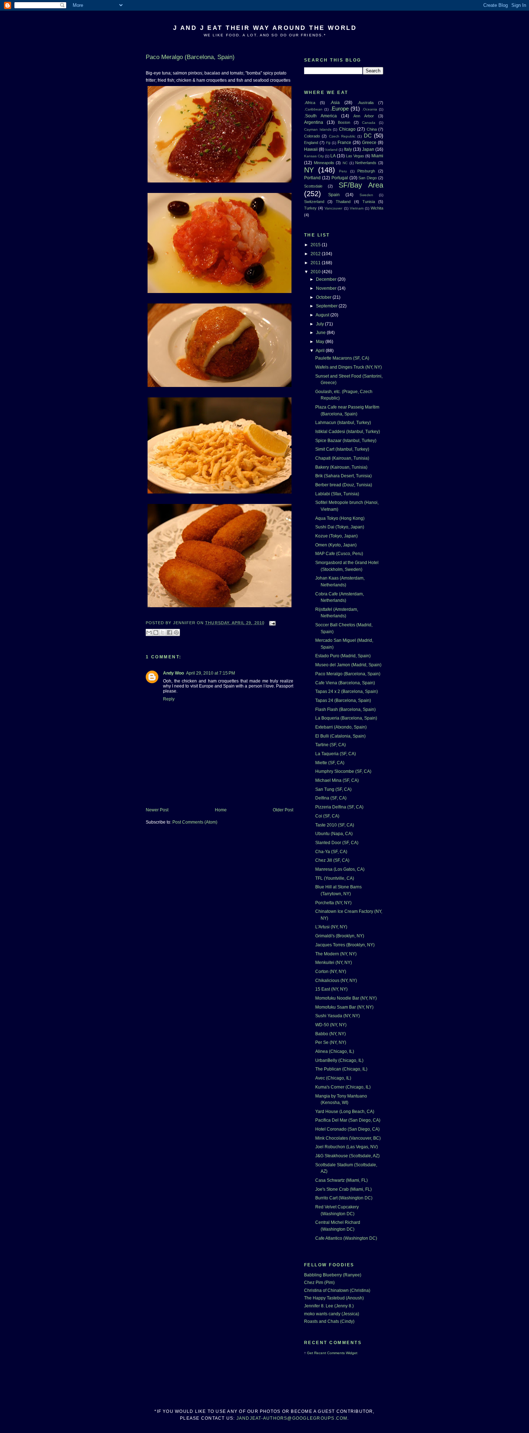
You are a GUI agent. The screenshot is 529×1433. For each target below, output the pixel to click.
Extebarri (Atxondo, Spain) (341, 727)
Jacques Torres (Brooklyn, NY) (345, 944)
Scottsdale (313, 186)
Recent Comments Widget (335, 1353)
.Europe (339, 109)
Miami (377, 155)
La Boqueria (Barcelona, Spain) (346, 718)
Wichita (377, 208)
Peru (343, 171)
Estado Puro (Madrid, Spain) (343, 655)
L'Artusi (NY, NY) (331, 926)
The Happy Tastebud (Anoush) (334, 1298)
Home (221, 809)
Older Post (283, 809)
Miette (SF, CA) (329, 762)
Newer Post (157, 809)
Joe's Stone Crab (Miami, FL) (343, 1189)
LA (333, 155)
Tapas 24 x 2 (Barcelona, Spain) (346, 691)
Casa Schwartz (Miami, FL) (341, 1180)
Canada (368, 123)
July (320, 323)
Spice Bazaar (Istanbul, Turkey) (345, 440)
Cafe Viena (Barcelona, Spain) (345, 682)
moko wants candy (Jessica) (331, 1313)
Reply (169, 699)
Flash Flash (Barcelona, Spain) (345, 709)
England (311, 142)
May (320, 341)
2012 (316, 253)
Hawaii (311, 149)
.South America (320, 115)
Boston (344, 122)
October (324, 297)
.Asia (335, 102)
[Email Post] (271, 623)
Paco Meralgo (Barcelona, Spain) (347, 673)
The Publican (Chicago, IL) (341, 1069)
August (323, 314)
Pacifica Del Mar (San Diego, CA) (347, 1120)
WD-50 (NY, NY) (331, 1024)
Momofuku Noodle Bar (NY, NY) (346, 998)
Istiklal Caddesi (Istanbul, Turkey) (347, 431)
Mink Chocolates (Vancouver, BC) (348, 1138)
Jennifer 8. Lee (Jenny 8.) (329, 1305)
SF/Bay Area (361, 185)
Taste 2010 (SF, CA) (334, 825)
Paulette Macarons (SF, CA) (342, 358)
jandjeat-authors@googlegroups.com (292, 1418)
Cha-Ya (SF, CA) (331, 851)
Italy (348, 149)
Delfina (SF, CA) (331, 798)
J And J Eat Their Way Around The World (265, 27)
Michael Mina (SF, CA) (337, 780)
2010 (316, 271)
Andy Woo (173, 673)
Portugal (339, 177)
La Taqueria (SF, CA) (335, 753)
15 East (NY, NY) (331, 989)
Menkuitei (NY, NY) (333, 962)
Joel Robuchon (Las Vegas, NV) (346, 1146)
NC (345, 163)
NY (309, 170)
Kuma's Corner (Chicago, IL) (343, 1087)
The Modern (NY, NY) (336, 953)
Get (310, 1353)
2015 (316, 244)
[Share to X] (162, 632)
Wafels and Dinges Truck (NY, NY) (348, 367)
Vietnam (356, 208)
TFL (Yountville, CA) (334, 878)
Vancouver (333, 208)
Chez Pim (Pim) (319, 1282)
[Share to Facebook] (169, 632)
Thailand (343, 201)
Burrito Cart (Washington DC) (343, 1197)
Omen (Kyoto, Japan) (336, 544)
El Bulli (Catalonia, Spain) (340, 736)
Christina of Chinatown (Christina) (337, 1290)
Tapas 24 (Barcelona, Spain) (343, 700)
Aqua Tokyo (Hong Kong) (340, 518)
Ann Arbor (363, 116)
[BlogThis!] (155, 632)
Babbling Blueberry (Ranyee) (332, 1274)
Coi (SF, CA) (327, 816)
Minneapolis (324, 163)
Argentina (313, 122)
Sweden (366, 195)
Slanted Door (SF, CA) (336, 842)
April (321, 350)
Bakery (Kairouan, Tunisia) (341, 467)
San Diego (367, 178)
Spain (334, 194)
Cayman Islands (317, 129)
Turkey (310, 208)
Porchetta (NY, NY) (333, 902)
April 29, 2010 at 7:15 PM (210, 673)
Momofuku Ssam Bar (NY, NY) (344, 1007)
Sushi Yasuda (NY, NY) (337, 1015)
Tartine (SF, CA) (330, 744)
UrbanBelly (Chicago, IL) (339, 1060)
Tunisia (368, 201)
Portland (312, 177)
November (327, 288)
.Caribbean (313, 109)
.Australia (365, 102)
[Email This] (149, 632)
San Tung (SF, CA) (333, 789)
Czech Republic (342, 136)
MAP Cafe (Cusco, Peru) (339, 553)
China (372, 129)
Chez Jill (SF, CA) (332, 860)
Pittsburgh (366, 171)
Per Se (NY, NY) (330, 1042)
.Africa (309, 102)
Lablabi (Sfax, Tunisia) (337, 493)
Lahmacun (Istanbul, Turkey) (343, 422)
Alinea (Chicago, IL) (334, 1051)
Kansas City (314, 156)
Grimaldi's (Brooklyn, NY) (339, 935)
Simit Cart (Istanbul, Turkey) (342, 449)
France (344, 142)
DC (368, 136)
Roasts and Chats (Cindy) (329, 1321)
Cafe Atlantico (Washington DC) (346, 1238)
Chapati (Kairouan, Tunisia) (342, 458)
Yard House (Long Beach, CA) (344, 1111)
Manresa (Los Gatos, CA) (340, 869)
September (327, 305)
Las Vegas (355, 156)
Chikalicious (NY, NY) (336, 980)
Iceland (331, 150)
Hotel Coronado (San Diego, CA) (347, 1129)
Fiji (328, 143)
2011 (316, 262)
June (321, 332)
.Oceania (369, 109)
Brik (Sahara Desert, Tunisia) (343, 475)
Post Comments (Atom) (194, 822)
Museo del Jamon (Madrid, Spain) (348, 664)
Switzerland (314, 201)
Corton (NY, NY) (330, 971)
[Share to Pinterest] (176, 632)
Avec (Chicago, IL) (333, 1078)
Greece (369, 142)
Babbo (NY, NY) (330, 1033)
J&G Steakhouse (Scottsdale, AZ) (347, 1155)
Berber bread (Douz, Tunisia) (343, 484)
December (327, 279)
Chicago (347, 129)
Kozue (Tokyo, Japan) (336, 535)
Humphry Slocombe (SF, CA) (343, 771)
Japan (368, 149)
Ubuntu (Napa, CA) (334, 833)
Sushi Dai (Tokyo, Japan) (339, 527)
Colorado (312, 136)
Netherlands (365, 163)
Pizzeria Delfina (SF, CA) (339, 807)
